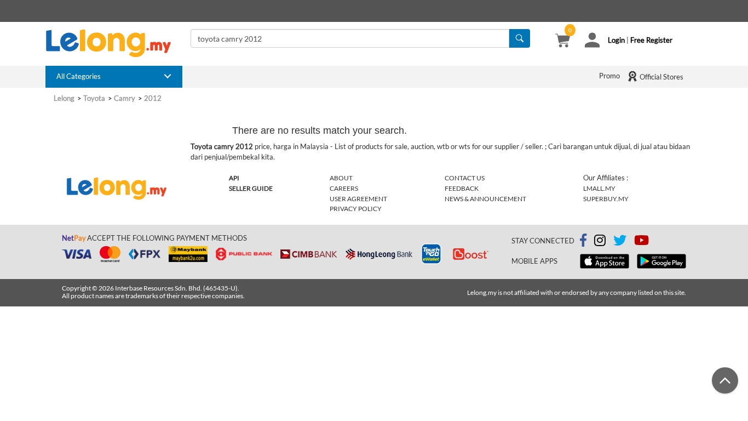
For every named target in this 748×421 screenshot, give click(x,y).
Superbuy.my (606, 199)
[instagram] (600, 242)
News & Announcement (485, 199)
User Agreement (358, 199)
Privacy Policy (356, 208)
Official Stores (660, 76)
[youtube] (641, 242)
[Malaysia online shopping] (113, 43)
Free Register (651, 40)
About (341, 178)
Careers (344, 188)
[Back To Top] (725, 380)
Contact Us (465, 178)
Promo (609, 75)
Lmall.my (599, 188)
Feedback (462, 188)
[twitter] (619, 242)
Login (616, 40)
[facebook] (583, 240)
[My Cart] (562, 41)
